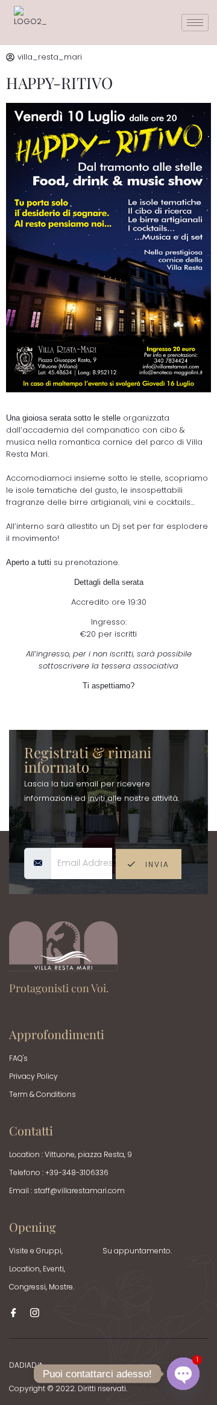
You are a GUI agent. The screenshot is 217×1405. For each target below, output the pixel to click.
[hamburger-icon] (195, 22)
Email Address (53, 833)
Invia (155, 864)
